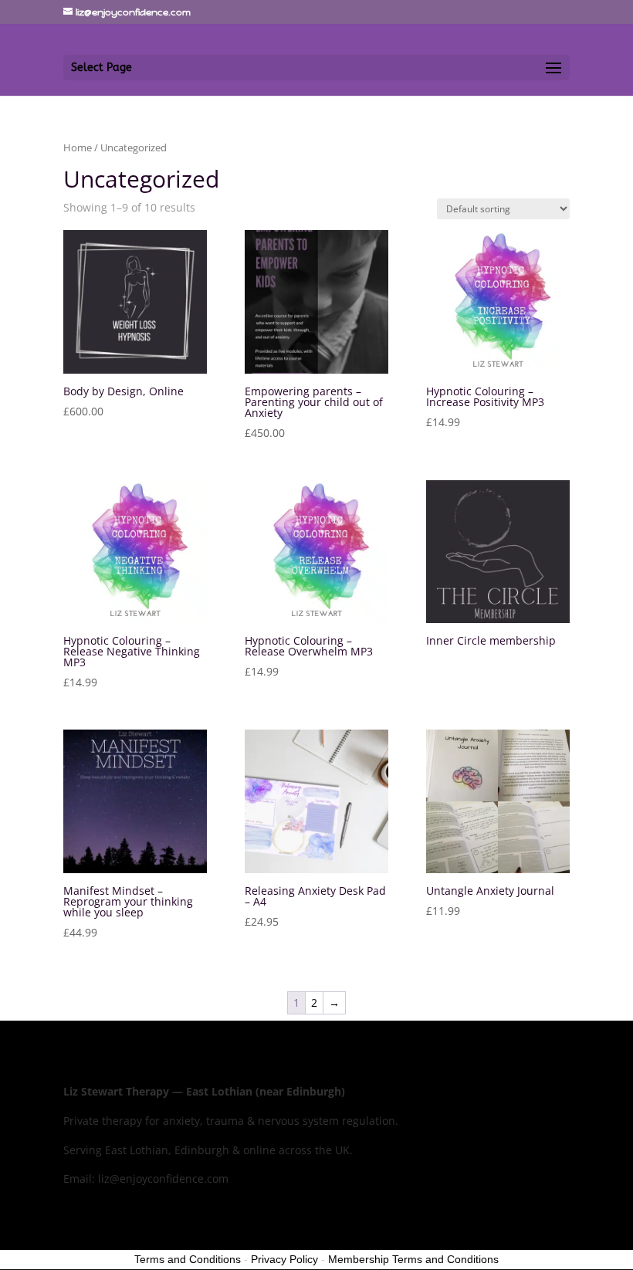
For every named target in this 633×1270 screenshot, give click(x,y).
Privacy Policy (284, 1259)
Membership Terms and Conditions (413, 1259)
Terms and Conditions (187, 1259)
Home (77, 147)
